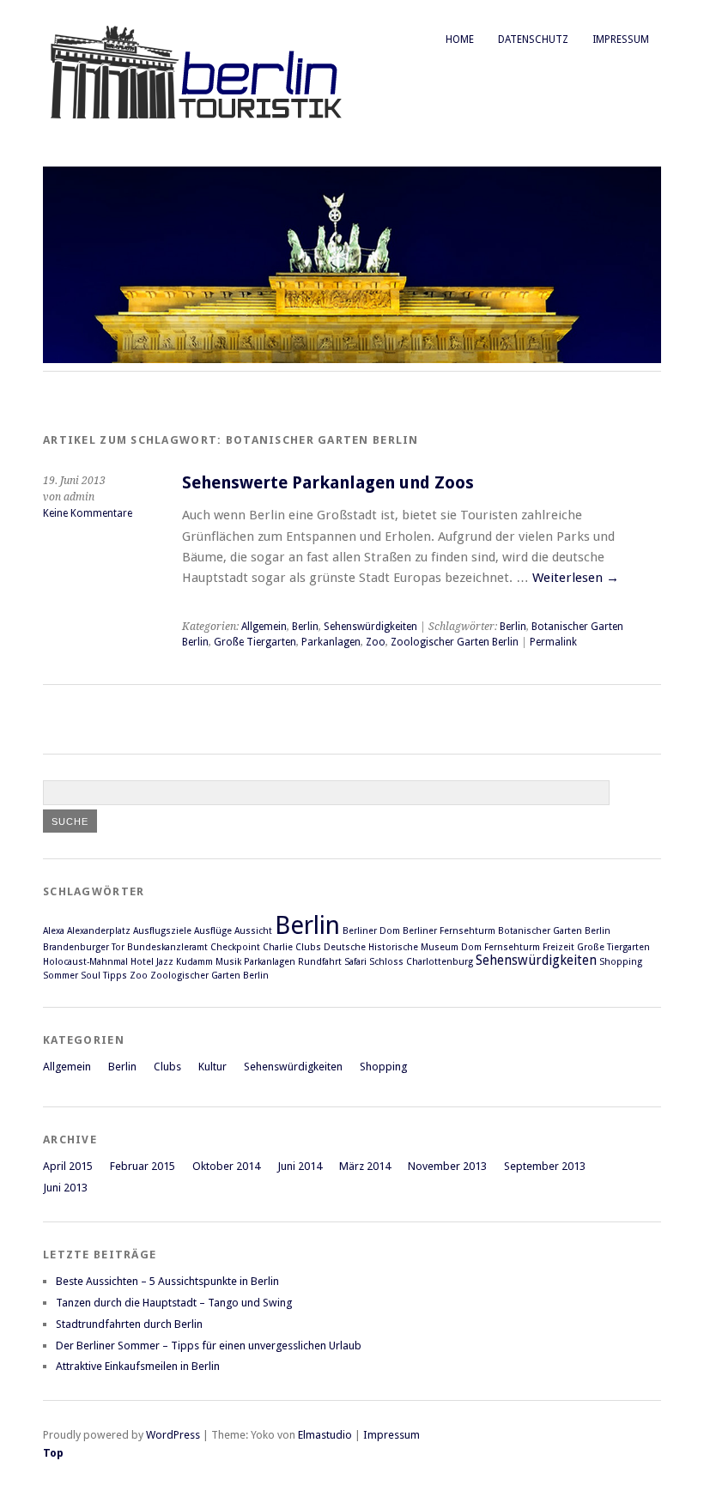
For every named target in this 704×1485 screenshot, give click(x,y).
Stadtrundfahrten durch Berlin (129, 1324)
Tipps (115, 975)
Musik (228, 961)
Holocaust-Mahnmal (85, 961)
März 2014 (365, 1166)
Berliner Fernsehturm (449, 930)
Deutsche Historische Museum (391, 947)
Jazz (164, 961)
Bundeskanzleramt (167, 947)
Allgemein (264, 627)
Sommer (60, 975)
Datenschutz (533, 39)
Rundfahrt (320, 961)
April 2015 (68, 1166)
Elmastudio (325, 1434)
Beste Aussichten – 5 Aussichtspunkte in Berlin (167, 1281)
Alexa (53, 930)
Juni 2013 (65, 1187)
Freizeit (558, 947)
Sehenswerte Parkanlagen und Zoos (328, 483)
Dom (471, 947)
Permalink (553, 642)
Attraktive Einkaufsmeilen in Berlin (138, 1366)
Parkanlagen (331, 642)
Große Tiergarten (255, 642)
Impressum (620, 39)
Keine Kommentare (87, 513)
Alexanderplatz (98, 930)
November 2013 (447, 1166)
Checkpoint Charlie (251, 947)
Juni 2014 (299, 1166)
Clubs (308, 947)
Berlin (305, 627)
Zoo (375, 642)
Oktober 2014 (226, 1166)
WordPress (173, 1434)
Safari (355, 961)
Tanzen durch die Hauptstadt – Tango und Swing (174, 1302)
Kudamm (194, 961)
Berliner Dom (371, 930)
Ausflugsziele (162, 930)
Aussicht (253, 930)
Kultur (212, 1066)
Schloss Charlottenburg (421, 961)
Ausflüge (213, 930)
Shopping (620, 961)
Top (53, 1452)
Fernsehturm (512, 947)
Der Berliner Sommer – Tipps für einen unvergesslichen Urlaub (208, 1345)
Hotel (142, 961)
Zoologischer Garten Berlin (455, 642)
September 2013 (545, 1166)
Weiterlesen (575, 577)
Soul (90, 975)
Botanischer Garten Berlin (554, 930)
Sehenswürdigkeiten (370, 627)
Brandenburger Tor (83, 947)
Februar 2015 (142, 1166)
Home (460, 39)
